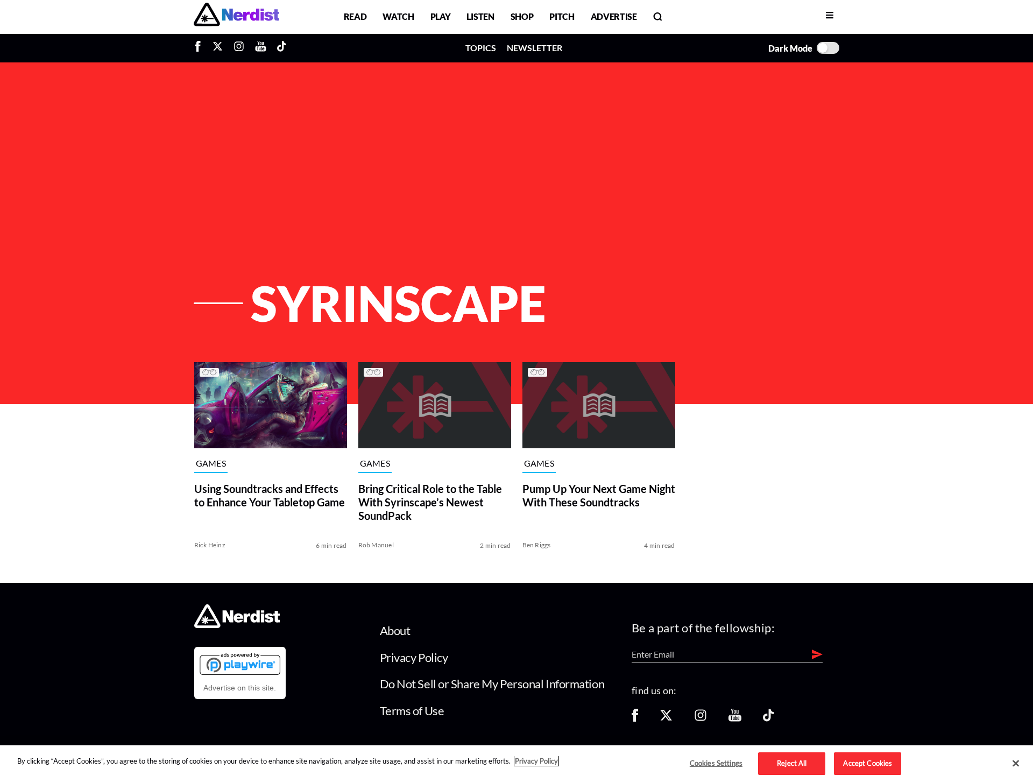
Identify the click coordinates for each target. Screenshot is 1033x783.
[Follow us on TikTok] (768, 718)
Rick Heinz (209, 545)
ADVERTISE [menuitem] (614, 16)
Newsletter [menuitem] (534, 48)
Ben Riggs (536, 545)
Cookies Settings (716, 763)
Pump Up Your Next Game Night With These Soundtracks (598, 495)
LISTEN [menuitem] (480, 16)
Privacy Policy (414, 657)
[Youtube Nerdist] (261, 48)
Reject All (791, 763)
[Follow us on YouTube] (734, 718)
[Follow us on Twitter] (666, 718)
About (395, 630)
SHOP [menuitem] (522, 16)
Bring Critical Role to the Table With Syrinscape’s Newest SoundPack (430, 502)
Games (211, 463)
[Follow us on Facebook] (635, 718)
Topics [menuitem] (480, 48)
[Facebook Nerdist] (200, 48)
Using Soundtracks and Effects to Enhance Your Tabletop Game (269, 495)
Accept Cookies (867, 763)
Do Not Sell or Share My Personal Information (492, 683)
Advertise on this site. (239, 687)
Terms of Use (412, 710)
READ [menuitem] (355, 16)
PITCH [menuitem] (561, 16)
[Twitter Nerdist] (217, 48)
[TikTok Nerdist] (282, 48)
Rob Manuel (376, 545)
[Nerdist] (236, 16)
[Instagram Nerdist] (239, 48)
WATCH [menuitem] (398, 16)
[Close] (1016, 763)
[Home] (237, 625)
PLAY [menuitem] (440, 16)
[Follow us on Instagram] (700, 718)
